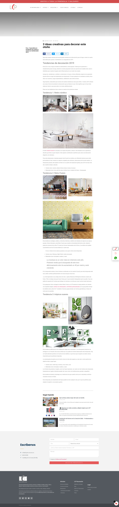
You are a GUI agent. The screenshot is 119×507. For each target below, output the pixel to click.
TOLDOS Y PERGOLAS (64, 7)
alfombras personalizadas (73, 286)
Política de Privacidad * (61, 459)
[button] (35, 7)
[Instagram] (26, 498)
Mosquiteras (53, 7)
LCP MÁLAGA (80, 7)
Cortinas (45, 7)
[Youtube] (29, 498)
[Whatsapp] (31, 498)
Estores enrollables (34, 7)
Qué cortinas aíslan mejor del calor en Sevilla (71, 398)
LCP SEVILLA (73, 7)
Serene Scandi (50, 150)
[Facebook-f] (20, 498)
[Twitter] (23, 498)
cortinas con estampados (60, 286)
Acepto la (59, 459)
